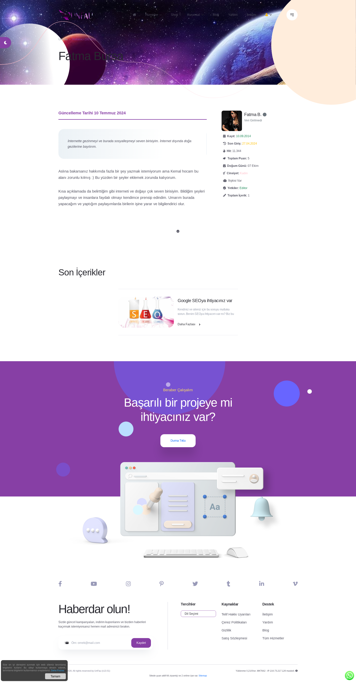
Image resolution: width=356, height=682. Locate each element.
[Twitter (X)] (195, 584)
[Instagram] (128, 584)
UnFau (62, 39)
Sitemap (203, 675)
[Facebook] (60, 584)
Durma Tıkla (178, 440)
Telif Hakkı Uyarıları (236, 614)
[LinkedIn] (261, 584)
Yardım (233, 14)
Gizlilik (226, 630)
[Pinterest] (162, 584)
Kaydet (141, 642)
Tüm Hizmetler (273, 638)
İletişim (251, 14)
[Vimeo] (295, 584)
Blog (216, 14)
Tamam (55, 676)
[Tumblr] (228, 584)
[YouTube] (94, 584)
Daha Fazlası (57, 670)
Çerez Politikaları (234, 622)
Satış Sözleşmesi (234, 638)
